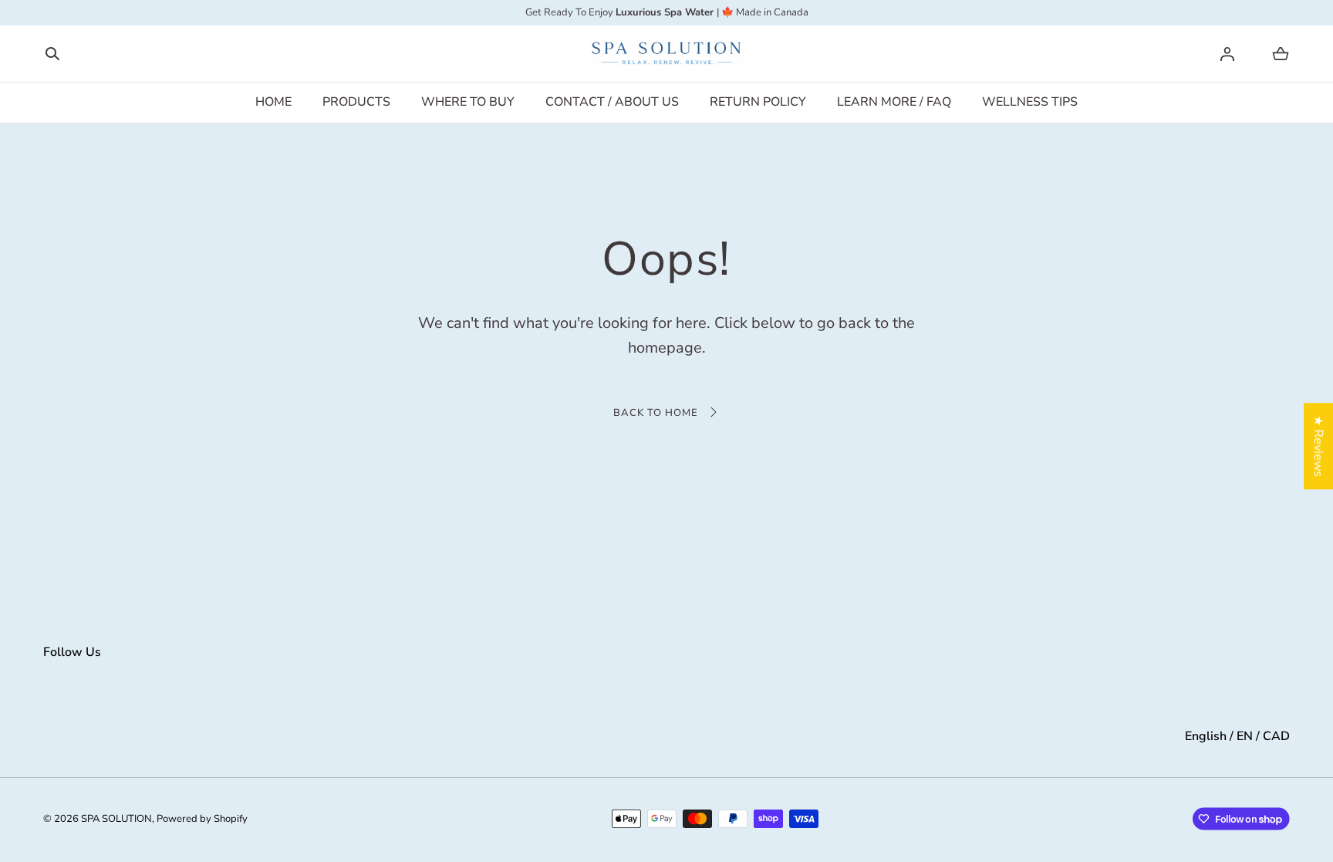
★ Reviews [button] (1318, 446)
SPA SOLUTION (116, 819)
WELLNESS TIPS (1030, 101)
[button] (52, 54)
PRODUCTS (356, 101)
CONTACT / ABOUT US (612, 101)
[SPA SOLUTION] (666, 54)
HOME (273, 101)
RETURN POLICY (758, 101)
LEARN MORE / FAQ (894, 101)
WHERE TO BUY (468, 101)
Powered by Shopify (202, 819)
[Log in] (1227, 54)
